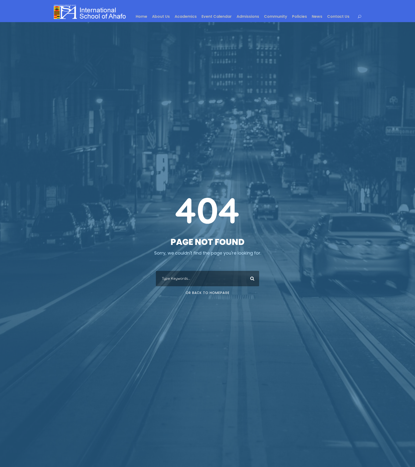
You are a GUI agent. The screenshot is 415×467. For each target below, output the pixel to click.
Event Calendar (216, 16)
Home (141, 16)
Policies (299, 16)
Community (275, 16)
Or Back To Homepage (208, 292)
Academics (186, 16)
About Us (161, 16)
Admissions (248, 16)
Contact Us (338, 16)
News (317, 16)
